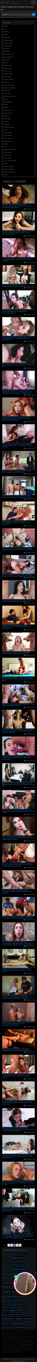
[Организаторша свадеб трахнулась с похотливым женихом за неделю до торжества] (18, 274)
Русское (5, 144)
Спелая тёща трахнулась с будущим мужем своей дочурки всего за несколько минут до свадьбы (17, 445)
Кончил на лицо (8, 79)
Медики (5, 107)
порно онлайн (12, 1291)
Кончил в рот (7, 76)
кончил (29, 1261)
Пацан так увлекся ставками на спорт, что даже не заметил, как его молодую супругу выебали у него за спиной (18, 1209)
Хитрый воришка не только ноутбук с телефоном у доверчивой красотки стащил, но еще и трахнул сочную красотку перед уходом (18, 943)
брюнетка (17, 1257)
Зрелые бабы (7, 65)
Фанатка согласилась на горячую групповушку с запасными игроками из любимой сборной (18, 917)
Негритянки (6, 124)
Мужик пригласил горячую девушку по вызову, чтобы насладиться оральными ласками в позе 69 (18, 365)
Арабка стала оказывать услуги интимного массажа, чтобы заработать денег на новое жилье (16, 970)
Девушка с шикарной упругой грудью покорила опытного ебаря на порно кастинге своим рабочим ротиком (18, 232)
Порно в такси (7, 132)
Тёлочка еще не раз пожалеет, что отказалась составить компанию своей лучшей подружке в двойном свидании (18, 731)
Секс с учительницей (9, 160)
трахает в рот (9, 1327)
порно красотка (12, 1286)
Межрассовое (7, 113)
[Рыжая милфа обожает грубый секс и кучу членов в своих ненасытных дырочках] (18, 641)
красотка (18, 1269)
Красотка (6, 82)
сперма (19, 1323)
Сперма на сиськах (9, 172)
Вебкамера (6, 51)
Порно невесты (8, 138)
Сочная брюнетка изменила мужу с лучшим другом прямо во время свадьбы (16, 471)
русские (22, 1296)
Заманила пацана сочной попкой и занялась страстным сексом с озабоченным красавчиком (18, 575)
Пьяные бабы (7, 141)
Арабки (5, 34)
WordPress (22, 1361)
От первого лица (8, 127)
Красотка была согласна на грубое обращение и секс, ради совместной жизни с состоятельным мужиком (18, 1023)
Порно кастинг (7, 135)
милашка (6, 1277)
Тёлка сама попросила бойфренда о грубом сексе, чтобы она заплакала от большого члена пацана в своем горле (18, 838)
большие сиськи (23, 1254)
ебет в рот (16, 1261)
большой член (7, 1258)
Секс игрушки (7, 155)
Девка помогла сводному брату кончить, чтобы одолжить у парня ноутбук (18, 704)
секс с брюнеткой (12, 1310)
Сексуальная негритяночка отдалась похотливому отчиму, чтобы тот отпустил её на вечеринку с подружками (18, 206)
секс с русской (10, 1314)
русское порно (10, 1300)
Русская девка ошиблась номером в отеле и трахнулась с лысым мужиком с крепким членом (17, 1075)
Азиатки (5, 26)
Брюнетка (6, 48)
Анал (4, 29)
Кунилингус (6, 90)
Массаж (5, 99)
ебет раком (23, 1261)
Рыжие (5, 146)
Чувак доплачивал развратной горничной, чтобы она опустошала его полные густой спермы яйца (16, 757)
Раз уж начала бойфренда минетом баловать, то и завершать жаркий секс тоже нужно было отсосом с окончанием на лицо (17, 1236)
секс (19, 1307)
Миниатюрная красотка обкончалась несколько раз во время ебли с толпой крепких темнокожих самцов (18, 311)
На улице (6, 121)
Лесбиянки (6, 93)
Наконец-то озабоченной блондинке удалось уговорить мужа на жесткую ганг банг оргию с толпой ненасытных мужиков (17, 864)
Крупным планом (8, 85)
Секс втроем (7, 152)
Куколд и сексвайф (9, 88)
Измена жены (7, 68)
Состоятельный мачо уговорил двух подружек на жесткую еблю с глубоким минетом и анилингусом (18, 338)
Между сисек (7, 110)
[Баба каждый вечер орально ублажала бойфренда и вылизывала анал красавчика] (18, 1038)
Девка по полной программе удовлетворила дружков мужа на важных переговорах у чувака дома (18, 784)
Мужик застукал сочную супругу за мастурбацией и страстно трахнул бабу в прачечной (16, 522)
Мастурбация (7, 102)
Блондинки (6, 37)
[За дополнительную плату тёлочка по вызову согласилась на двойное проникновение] (18, 589)
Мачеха (5, 104)
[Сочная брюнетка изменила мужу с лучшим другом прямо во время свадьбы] (18, 460)
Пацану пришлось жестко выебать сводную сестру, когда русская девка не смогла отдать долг (17, 549)
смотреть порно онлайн (18, 1318)
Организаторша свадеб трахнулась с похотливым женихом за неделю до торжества (18, 285)
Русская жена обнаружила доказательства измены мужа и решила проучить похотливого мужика (18, 811)
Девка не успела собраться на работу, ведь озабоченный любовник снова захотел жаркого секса (18, 679)
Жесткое (6, 62)
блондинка (12, 1254)
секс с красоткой (26, 1310)
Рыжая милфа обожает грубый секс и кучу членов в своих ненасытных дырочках (16, 652)
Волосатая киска (8, 54)
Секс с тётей (7, 158)
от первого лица (8, 1282)
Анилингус (6, 31)
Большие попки (8, 43)
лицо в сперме (9, 1273)
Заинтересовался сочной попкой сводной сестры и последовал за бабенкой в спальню (17, 496)
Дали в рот (6, 60)
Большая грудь (8, 40)
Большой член (7, 46)
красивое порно (7, 1269)
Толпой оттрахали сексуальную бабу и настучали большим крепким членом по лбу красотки (17, 891)
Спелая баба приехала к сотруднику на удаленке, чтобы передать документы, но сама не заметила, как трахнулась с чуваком (18, 997)
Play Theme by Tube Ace (25, 1359)
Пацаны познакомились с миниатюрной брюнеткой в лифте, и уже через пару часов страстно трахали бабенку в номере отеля (17, 392)
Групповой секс (8, 57)
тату (25, 1323)
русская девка (10, 1296)
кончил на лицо (22, 1265)
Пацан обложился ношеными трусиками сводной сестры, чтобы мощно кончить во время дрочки (16, 627)
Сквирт (5, 163)
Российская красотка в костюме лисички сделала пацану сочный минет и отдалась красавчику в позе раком (16, 418)
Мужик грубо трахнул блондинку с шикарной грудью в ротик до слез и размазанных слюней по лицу (18, 1183)
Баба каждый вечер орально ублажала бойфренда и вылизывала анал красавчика (17, 1049)
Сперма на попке (8, 169)
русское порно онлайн (13, 1304)
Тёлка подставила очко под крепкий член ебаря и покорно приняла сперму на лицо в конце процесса (18, 259)
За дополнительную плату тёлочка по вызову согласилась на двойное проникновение (17, 600)
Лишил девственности (10, 96)
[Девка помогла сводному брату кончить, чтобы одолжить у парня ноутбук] (18, 693)
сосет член (8, 1323)
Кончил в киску (7, 74)
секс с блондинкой (27, 1307)
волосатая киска (28, 1258)
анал (5, 1254)
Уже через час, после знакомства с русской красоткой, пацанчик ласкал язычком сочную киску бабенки (17, 1156)
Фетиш (5, 174)
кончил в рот (9, 1265)
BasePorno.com (10, 2)
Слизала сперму (8, 166)
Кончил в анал (7, 71)
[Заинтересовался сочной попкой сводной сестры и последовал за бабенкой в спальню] (18, 485)
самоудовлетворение (10, 1307)
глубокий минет (7, 1261)
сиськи (20, 1314)
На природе (7, 118)
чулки (31, 1327)
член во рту (22, 1327)
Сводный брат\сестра (10, 149)
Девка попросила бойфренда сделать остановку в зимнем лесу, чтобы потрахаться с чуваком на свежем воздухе (18, 1129)
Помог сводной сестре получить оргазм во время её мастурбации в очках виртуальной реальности (17, 1102)
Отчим (5, 130)
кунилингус (29, 1269)
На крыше (6, 116)
